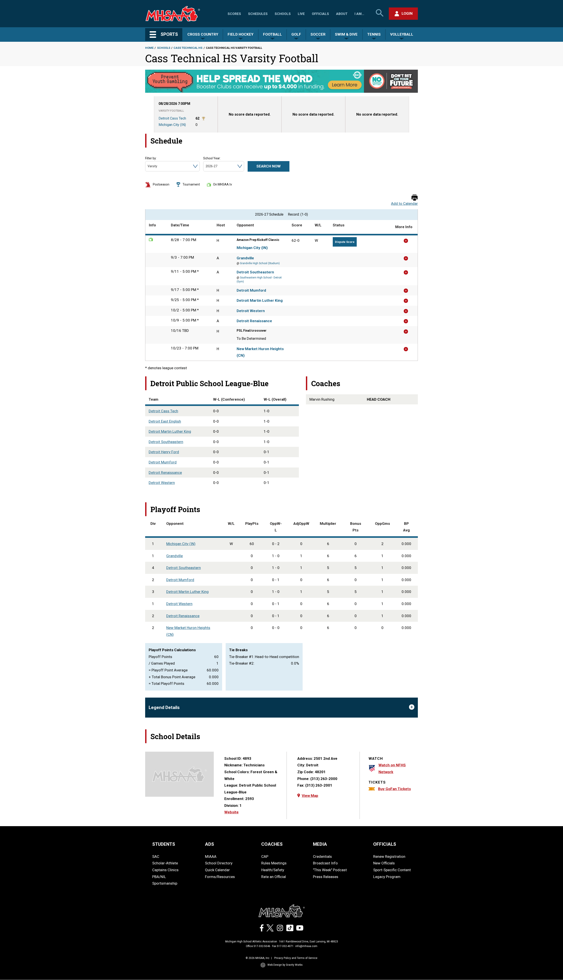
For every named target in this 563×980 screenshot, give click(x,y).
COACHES (272, 844)
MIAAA (210, 856)
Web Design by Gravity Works (285, 964)
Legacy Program (386, 877)
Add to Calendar (404, 204)
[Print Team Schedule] (414, 198)
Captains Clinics (165, 870)
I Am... (359, 14)
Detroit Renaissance (254, 321)
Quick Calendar (217, 870)
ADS (209, 844)
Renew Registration (389, 856)
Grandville (245, 258)
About (341, 14)
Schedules (258, 14)
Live (301, 14)
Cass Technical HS (188, 47)
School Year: (212, 158)
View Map (310, 795)
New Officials (384, 863)
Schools (283, 14)
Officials (320, 14)
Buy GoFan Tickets (394, 789)
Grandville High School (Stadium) (260, 263)
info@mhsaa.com (306, 946)
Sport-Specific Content (392, 870)
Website (231, 812)
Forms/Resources (220, 877)
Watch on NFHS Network (392, 768)
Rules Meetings (274, 863)
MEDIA (320, 844)
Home (149, 47)
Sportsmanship (164, 883)
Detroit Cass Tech (163, 411)
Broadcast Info (325, 863)
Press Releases (325, 877)
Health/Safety (272, 870)
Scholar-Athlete (165, 863)
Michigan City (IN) (252, 247)
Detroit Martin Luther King (260, 300)
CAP (264, 856)
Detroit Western (251, 311)
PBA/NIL (159, 877)
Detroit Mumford (251, 290)
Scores (234, 14)
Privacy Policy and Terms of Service (295, 958)
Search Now (268, 166)
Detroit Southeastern (255, 272)
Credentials (322, 856)
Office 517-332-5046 (258, 946)
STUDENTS (163, 844)
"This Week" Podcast (330, 870)
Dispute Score (345, 242)
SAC (155, 856)
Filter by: (151, 158)
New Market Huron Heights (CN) (260, 352)
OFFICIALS (384, 844)
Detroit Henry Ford (164, 452)
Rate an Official (273, 877)
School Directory (218, 863)
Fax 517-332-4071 (283, 946)
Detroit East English (165, 421)
